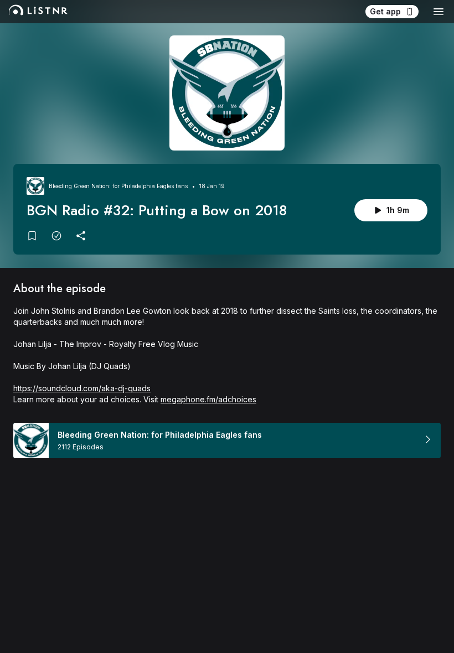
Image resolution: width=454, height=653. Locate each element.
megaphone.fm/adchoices (208, 399)
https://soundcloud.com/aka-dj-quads (82, 388)
